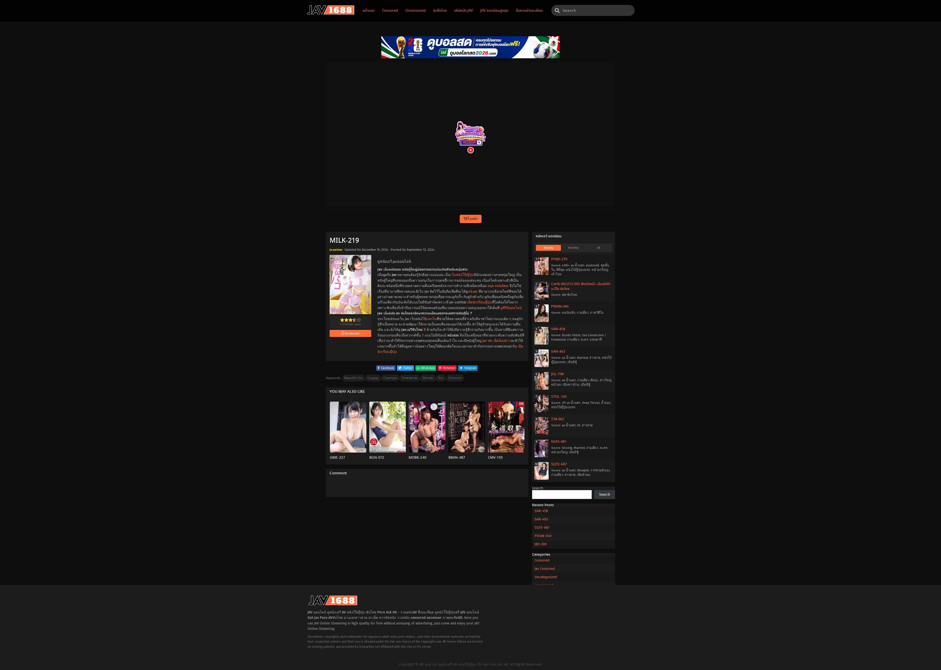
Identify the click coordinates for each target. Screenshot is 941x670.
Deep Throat (591, 403)
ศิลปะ (594, 380)
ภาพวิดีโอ (597, 312)
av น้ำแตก (577, 265)
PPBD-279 (559, 259)
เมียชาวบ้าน (571, 384)
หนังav (473, 291)
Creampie (390, 378)
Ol (578, 425)
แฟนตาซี (596, 339)
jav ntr (487, 341)
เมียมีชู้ (572, 362)
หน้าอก (556, 384)
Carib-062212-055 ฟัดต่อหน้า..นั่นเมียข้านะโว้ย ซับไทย (580, 286)
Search (537, 488)
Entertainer (410, 378)
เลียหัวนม (583, 475)
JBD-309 (540, 544)
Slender (427, 378)
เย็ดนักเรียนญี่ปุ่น (479, 302)
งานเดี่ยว (583, 312)
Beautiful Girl (353, 378)
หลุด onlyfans (497, 286)
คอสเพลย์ (592, 265)
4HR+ (565, 265)
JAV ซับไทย (569, 295)
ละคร (584, 339)
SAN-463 (558, 351)
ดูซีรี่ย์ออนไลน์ (511, 308)
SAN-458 (558, 329)
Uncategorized (545, 577)
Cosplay (373, 378)
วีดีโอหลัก (470, 219)
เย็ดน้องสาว (502, 341)
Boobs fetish (571, 335)
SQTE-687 (559, 464)
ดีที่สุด (560, 270)
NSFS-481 (559, 441)
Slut (441, 378)
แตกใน (431, 319)
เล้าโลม (556, 274)
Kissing (567, 448)
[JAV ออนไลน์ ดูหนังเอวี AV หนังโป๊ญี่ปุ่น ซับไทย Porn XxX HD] (330, 14)
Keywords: (333, 378)
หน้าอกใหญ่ (600, 270)
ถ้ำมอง (605, 403)
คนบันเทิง (568, 312)
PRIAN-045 (560, 306)
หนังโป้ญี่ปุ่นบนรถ (578, 270)
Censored (541, 560)
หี (424, 330)
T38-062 (557, 419)
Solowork (455, 378)
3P (563, 403)
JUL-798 (557, 374)
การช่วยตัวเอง (600, 470)
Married (582, 357)
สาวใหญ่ (605, 380)
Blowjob (583, 470)
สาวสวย (594, 357)
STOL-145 (559, 396)
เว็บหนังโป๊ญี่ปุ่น (462, 275)
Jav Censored (544, 569)
